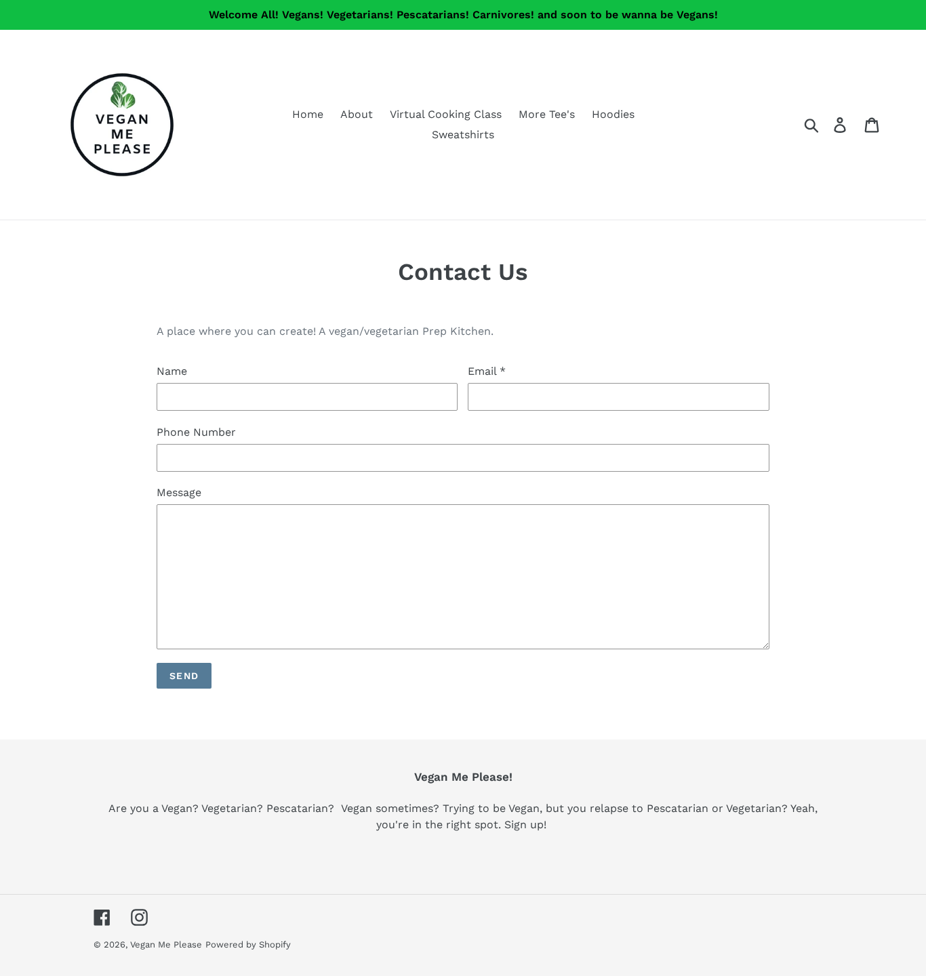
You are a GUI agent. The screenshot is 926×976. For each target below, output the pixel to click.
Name (172, 371)
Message (179, 492)
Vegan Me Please (166, 944)
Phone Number (196, 432)
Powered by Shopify (248, 944)
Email (487, 371)
